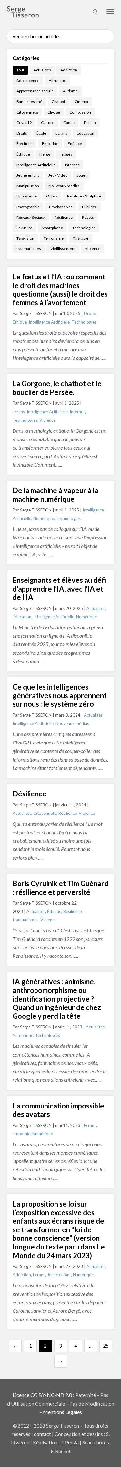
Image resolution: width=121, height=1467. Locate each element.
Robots (88, 217)
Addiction (68, 69)
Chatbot (58, 101)
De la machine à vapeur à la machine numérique (55, 494)
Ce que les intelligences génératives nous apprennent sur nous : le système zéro (60, 695)
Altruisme (57, 80)
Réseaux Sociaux (30, 217)
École (41, 133)
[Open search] (95, 12)
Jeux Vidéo (57, 175)
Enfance (75, 143)
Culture (47, 122)
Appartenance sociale (35, 90)
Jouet (81, 175)
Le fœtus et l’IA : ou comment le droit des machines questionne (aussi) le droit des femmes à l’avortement (60, 289)
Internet (72, 164)
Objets (52, 196)
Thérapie (80, 238)
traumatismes (28, 248)
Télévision (25, 238)
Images (66, 154)
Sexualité (24, 227)
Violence (92, 248)
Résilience (64, 217)
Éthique (23, 154)
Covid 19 (24, 122)
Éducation (85, 133)
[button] (110, 12)
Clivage (53, 112)
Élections (24, 143)
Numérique (26, 196)
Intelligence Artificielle (35, 164)
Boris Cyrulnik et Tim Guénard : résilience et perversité (60, 887)
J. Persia (70, 1442)
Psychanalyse (61, 206)
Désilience (29, 793)
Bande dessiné (29, 101)
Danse (69, 122)
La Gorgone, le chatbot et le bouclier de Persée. (57, 388)
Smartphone (52, 227)
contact (42, 1434)
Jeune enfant (27, 175)
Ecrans (61, 133)
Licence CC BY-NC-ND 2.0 (42, 1395)
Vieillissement (63, 248)
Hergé (44, 154)
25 (106, 1346)
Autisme (70, 90)
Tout (20, 69)
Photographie (28, 206)
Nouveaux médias (64, 185)
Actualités (42, 69)
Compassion (80, 112)
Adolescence (27, 80)
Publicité (89, 206)
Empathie (50, 143)
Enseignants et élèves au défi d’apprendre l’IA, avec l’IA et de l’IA (59, 589)
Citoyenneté (27, 112)
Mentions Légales (62, 1412)
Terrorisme (54, 238)
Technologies (84, 227)
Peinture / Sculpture (84, 196)
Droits (21, 133)
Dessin (90, 122)
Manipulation (27, 185)
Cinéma (81, 101)
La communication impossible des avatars (58, 1110)
